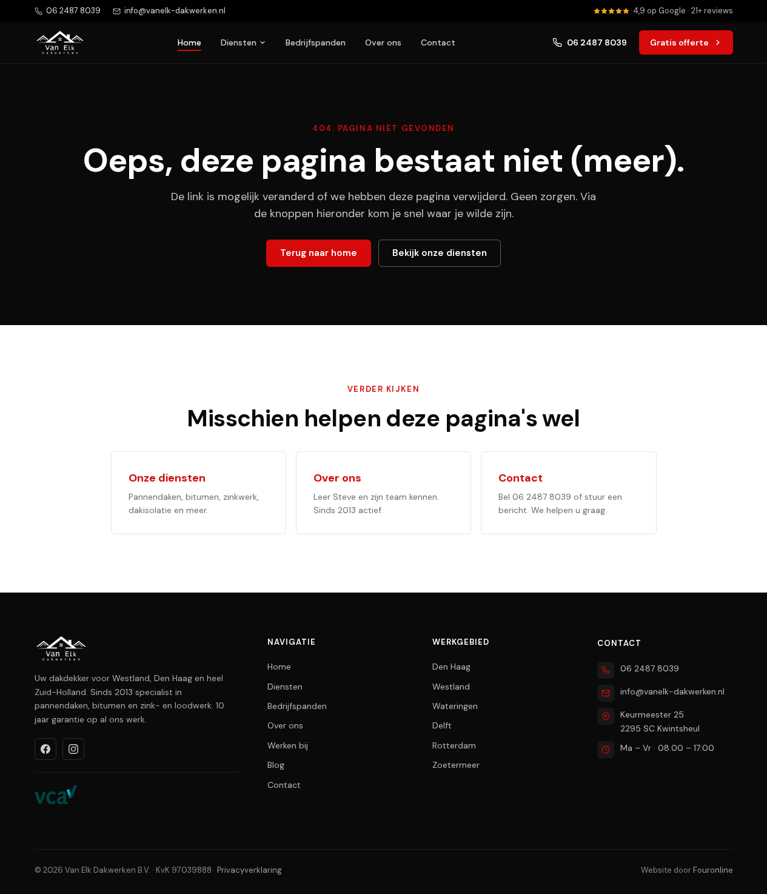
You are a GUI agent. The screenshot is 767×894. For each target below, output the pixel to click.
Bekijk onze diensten (439, 253)
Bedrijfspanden (316, 42)
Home (189, 42)
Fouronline (713, 870)
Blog (275, 764)
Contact (438, 42)
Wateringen (455, 706)
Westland (451, 686)
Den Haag (451, 666)
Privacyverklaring (249, 870)
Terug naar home (318, 253)
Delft (442, 725)
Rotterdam (454, 745)
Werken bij (287, 745)
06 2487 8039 (597, 42)
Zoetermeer (456, 764)
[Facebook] (45, 749)
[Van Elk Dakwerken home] (60, 42)
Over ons (383, 42)
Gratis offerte (679, 42)
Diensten (238, 42)
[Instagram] (73, 749)
